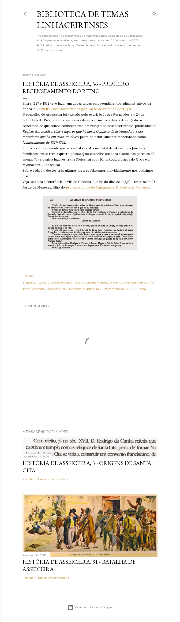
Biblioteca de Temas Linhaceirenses (83, 19)
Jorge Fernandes (33, 289)
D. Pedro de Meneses (123, 282)
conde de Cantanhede (65, 282)
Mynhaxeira (91, 289)
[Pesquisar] (155, 13)
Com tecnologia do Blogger (93, 607)
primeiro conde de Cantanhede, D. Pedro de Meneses (107, 187)
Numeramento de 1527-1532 (118, 289)
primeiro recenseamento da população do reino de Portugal (84, 109)
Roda (142, 289)
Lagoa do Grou (56, 289)
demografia (146, 282)
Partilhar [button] (28, 276)
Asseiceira (43, 282)
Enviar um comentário (53, 479)
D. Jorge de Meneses (94, 282)
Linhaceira (75, 289)
